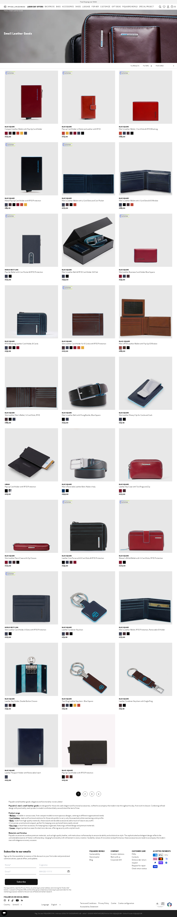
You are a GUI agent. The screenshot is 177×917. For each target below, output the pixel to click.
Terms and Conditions (88, 903)
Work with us (115, 857)
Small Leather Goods (16, 11)
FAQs (134, 854)
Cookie (113, 903)
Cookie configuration (126, 903)
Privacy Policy (25, 888)
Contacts (135, 857)
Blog (91, 860)
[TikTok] (12, 900)
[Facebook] (8, 900)
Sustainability (94, 854)
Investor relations (117, 854)
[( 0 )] (172, 7)
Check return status (139, 869)
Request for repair (139, 866)
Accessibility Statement (89, 907)
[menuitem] (35, 7)
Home (6, 11)
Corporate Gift (116, 860)
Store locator (94, 857)
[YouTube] (17, 900)
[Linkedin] (22, 900)
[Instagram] (5, 900)
